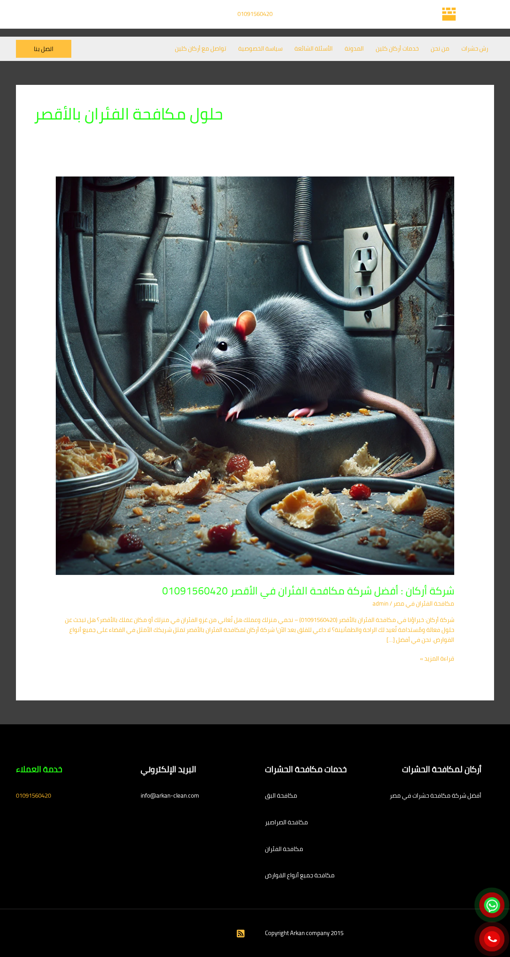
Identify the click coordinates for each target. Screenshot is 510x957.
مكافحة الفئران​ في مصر (423, 603)
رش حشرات (474, 48)
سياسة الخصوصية (260, 48)
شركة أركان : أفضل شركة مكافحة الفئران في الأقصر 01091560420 (308, 590)
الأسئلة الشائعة (313, 48)
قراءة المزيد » (437, 659)
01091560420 (255, 14)
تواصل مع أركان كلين (200, 48)
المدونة (354, 48)
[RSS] (240, 933)
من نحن (440, 48)
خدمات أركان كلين (397, 48)
